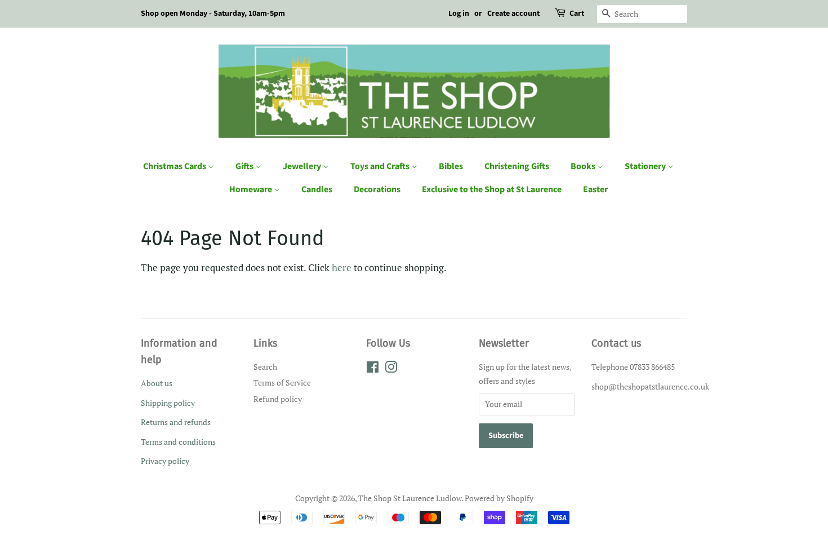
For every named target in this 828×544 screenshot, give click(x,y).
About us (156, 383)
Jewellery (303, 166)
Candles (316, 189)
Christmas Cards (175, 166)
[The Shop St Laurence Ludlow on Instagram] (391, 369)
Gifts (245, 166)
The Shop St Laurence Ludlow (409, 498)
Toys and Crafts (380, 166)
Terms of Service (282, 382)
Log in (458, 13)
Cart (576, 13)
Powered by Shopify (499, 498)
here (341, 267)
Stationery (646, 166)
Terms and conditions (178, 441)
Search (265, 366)
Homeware (251, 189)
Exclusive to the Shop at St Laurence (492, 189)
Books (584, 166)
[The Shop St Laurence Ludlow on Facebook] (372, 369)
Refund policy (277, 398)
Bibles (451, 166)
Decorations (377, 189)
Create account (513, 13)
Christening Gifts (516, 166)
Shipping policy (168, 402)
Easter (595, 189)
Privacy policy (165, 460)
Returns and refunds (176, 422)
